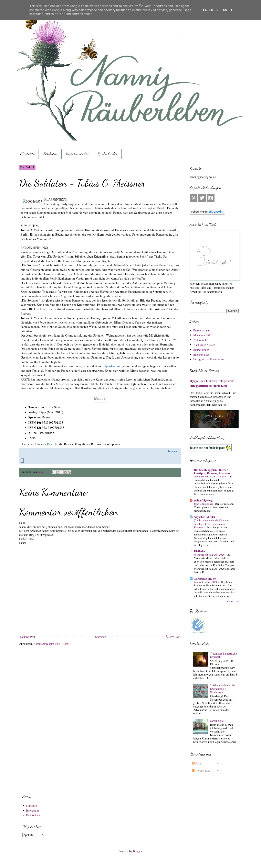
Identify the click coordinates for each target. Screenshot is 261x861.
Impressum (32, 810)
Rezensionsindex (77, 153)
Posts (198, 763)
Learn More (210, 10)
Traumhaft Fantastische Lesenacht (223, 655)
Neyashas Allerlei (204, 517)
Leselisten (50, 153)
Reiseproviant (201, 330)
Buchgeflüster (201, 354)
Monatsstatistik (201, 335)
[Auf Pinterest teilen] (69, 472)
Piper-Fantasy (112, 366)
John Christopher (203, 504)
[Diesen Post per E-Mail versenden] (54, 472)
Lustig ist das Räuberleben (208, 359)
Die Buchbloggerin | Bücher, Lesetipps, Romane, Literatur (212, 471)
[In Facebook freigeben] (65, 472)
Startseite (27, 153)
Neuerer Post (27, 637)
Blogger (137, 851)
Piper (50, 444)
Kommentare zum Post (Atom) (51, 644)
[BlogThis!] (58, 472)
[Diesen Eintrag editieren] (22, 460)
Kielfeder (199, 551)
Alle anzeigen (232, 601)
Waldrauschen (201, 340)
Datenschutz (33, 815)
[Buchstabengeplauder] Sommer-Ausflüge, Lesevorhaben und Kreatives (212, 523)
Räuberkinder (107, 153)
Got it (227, 10)
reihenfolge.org (203, 500)
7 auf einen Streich (204, 345)
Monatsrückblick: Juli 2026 (209, 554)
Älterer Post (173, 637)
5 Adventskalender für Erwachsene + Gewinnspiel (223, 688)
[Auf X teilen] (62, 472)
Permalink (173, 451)
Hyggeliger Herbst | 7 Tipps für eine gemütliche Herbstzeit (212, 383)
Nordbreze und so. (205, 578)
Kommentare (202, 770)
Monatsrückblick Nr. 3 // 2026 (211, 476)
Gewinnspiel (217, 721)
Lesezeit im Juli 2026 (206, 582)
